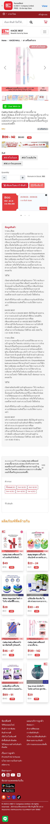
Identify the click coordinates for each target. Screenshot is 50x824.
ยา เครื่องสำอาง (29, 40)
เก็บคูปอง (43, 208)
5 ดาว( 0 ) (22, 487)
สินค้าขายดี (6, 733)
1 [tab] (21, 215)
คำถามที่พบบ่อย (33, 729)
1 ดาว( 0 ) (31, 491)
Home (4, 40)
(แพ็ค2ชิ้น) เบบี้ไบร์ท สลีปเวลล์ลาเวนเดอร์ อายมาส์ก (12, 688)
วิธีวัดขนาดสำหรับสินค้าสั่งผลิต (12, 746)
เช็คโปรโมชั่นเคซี (9, 737)
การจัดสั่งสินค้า (33, 733)
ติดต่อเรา (30, 725)
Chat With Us (13, 106)
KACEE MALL (14, 40)
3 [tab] (29, 215)
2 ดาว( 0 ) (21, 491)
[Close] (2, 5)
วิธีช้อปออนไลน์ (8, 725)
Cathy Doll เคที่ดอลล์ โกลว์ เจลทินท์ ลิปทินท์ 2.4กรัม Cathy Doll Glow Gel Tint (12, 556)
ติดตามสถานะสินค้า (35, 741)
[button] (5, 14)
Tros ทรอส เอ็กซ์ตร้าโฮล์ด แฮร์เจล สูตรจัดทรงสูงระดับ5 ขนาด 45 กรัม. (37, 688)
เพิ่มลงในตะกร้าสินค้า (16, 185)
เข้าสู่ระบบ (43, 15)
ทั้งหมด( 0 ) (10, 487)
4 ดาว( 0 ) (33, 487)
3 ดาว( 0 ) (10, 491)
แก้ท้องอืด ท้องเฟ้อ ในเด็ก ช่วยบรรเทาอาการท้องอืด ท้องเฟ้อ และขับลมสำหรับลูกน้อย (37, 600)
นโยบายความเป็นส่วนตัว (12, 761)
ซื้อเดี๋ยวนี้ (38, 185)
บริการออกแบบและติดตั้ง (37, 744)
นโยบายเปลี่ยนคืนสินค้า (36, 737)
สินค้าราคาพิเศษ (8, 729)
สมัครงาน (6, 765)
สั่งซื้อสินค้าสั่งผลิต (9, 741)
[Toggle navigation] (44, 31)
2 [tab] (25, 215)
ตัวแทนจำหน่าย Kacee (11, 757)
